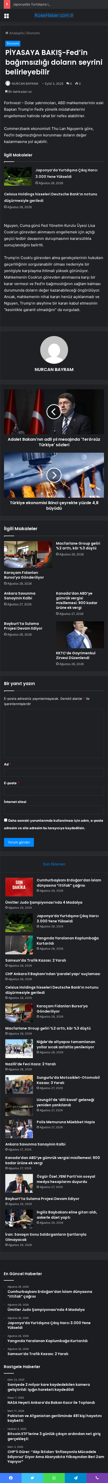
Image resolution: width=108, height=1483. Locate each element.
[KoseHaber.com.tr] (54, 15)
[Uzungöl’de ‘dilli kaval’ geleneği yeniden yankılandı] (19, 1106)
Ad (7, 764)
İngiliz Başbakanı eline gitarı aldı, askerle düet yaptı (67, 1215)
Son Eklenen (54, 864)
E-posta (11, 783)
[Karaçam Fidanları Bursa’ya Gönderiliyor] (28, 554)
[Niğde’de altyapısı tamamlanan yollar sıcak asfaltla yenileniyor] (19, 1048)
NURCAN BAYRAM (25, 83)
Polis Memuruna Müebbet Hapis (66, 1121)
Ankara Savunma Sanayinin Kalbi (19, 596)
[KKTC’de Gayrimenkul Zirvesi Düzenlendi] (80, 634)
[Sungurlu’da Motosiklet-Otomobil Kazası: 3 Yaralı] (19, 1084)
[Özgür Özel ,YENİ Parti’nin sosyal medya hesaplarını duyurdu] (19, 1183)
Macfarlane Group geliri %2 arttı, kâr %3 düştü (78, 546)
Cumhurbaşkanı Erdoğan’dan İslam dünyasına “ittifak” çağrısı (69, 883)
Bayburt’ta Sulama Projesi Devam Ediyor (23, 626)
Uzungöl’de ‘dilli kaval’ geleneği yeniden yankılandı (65, 1102)
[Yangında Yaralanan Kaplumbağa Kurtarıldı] (19, 945)
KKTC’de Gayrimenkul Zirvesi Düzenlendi (75, 655)
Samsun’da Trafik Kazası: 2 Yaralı (35, 960)
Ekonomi (33, 33)
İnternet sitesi (15, 802)
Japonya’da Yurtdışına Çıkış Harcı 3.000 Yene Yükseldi (55, 4)
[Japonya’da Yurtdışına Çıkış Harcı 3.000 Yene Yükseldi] (18, 176)
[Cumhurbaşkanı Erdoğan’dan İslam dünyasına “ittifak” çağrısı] (19, 887)
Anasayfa (16, 33)
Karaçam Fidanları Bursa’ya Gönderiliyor (24, 575)
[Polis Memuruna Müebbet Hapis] (19, 1128)
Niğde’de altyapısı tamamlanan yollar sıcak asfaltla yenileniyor (66, 1044)
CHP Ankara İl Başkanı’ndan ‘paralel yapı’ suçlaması (52, 973)
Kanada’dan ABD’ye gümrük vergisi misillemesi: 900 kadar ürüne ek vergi (76, 600)
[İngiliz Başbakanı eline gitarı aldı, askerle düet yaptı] (19, 1219)
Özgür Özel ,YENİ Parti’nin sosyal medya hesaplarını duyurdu (66, 1179)
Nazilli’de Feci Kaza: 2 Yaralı (30, 1064)
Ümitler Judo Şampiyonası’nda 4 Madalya (43, 902)
